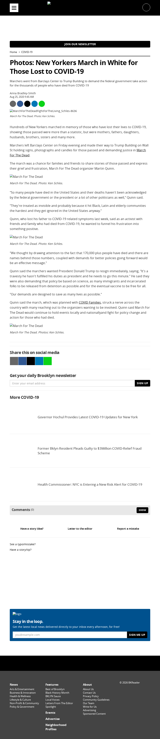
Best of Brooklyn (55, 689)
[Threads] (90, 663)
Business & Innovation (23, 692)
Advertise (52, 719)
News (14, 685)
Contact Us (89, 692)
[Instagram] (80, 663)
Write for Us (90, 706)
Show (142, 510)
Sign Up (142, 383)
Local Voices (52, 699)
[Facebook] (70, 663)
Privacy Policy (91, 696)
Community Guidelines (96, 699)
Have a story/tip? (20, 549)
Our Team (88, 703)
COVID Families (90, 302)
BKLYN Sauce (53, 696)
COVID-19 (26, 52)
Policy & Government (22, 706)
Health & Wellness (20, 696)
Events (50, 713)
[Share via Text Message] (42, 104)
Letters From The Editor (59, 703)
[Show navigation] (14, 8)
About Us (88, 689)
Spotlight (50, 706)
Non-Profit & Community (24, 703)
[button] (146, 7)
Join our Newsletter (80, 44)
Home (13, 52)
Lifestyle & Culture (20, 699)
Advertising (89, 710)
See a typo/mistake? (23, 544)
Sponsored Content (94, 713)
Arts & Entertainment (22, 689)
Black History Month (57, 692)
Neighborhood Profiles (56, 727)
